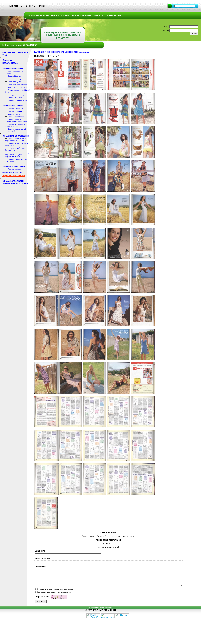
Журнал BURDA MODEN (26, 45)
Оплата (74, 15)
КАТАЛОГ (55, 15)
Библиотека (43, 15)
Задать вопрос (86, 15)
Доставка (65, 15)
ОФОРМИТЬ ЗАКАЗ (114, 15)
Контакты (98, 15)
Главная (33, 15)
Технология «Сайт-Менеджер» (100, 607)
